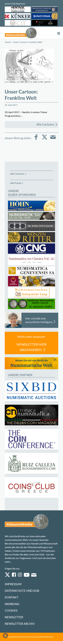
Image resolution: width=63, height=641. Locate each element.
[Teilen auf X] (44, 139)
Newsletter (14, 617)
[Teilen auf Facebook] (36, 139)
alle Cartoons (17, 173)
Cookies (11, 610)
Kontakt (11, 597)
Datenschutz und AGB (22, 590)
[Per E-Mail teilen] (53, 139)
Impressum (13, 584)
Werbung (12, 604)
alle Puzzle (15, 182)
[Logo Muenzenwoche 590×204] (21, 33)
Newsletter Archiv (20, 623)
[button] (5, 635)
